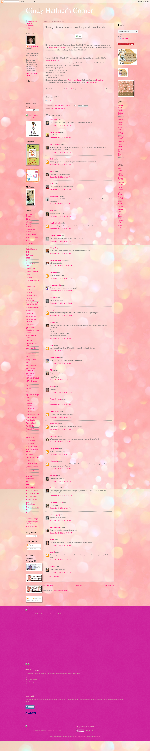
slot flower (29, 454)
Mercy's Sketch (31, 360)
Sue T (52, 184)
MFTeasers (30, 386)
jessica (52, 322)
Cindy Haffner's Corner (59, 10)
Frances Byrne (120, 123)
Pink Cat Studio (31, 423)
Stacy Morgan (55, 248)
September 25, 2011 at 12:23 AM (61, 496)
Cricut (28, 274)
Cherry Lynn (30, 261)
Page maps (30, 408)
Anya (27, 240)
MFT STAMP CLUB (32, 378)
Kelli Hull (121, 141)
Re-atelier (53, 475)
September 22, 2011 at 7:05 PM (60, 125)
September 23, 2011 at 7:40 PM (60, 405)
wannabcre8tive (55, 527)
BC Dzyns (29, 243)
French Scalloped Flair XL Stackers (32, 304)
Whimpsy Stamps (32, 519)
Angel (52, 171)
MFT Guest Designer (30, 374)
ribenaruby (54, 461)
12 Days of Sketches (29, 215)
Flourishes (29, 292)
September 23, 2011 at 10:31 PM (61, 454)
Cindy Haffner (58, 105)
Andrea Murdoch (121, 106)
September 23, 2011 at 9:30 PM (60, 442)
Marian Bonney (55, 399)
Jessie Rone (120, 128)
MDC (28, 357)
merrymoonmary (80, 736)
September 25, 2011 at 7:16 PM (60, 508)
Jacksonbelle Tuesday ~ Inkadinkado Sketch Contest (32, 329)
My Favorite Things (32, 395)
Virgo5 (52, 386)
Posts (30, 545)
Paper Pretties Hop (32, 414)
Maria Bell (120, 150)
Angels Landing (31, 234)
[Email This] (79, 106)
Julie (51, 159)
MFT (27, 363)
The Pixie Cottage (32, 496)
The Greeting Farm (32, 493)
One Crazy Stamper (29, 404)
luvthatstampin (55, 285)
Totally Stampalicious (58, 109)
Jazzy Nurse (54, 448)
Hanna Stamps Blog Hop (31, 320)
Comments (32, 549)
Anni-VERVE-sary (32, 237)
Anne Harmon (120, 169)
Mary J (52, 540)
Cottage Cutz (30, 269)
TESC (28, 484)
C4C (27, 252)
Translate (125, 38)
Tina (51, 210)
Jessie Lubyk (54, 196)
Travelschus (54, 424)
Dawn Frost (54, 488)
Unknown (53, 272)
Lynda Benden (120, 145)
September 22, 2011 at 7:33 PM (60, 189)
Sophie (28, 460)
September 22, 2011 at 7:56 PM (60, 216)
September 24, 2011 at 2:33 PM (60, 469)
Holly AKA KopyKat (57, 260)
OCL (27, 400)
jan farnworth (55, 132)
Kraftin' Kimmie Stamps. (31, 336)
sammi (52, 552)
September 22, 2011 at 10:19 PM (61, 266)
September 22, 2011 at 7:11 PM (60, 164)
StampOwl (54, 297)
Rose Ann (53, 436)
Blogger (97, 736)
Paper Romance (31, 417)
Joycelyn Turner (121, 137)
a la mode (29, 222)
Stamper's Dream (32, 471)
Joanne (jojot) (55, 515)
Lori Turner (54, 119)
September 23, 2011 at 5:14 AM (60, 351)
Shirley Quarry (120, 215)
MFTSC (28, 389)
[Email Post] (75, 105)
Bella (27, 246)
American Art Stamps (30, 230)
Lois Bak (121, 206)
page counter (30, 716)
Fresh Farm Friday (32, 307)
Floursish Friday (31, 295)
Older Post (108, 585)
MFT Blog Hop (31, 365)
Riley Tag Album (31, 446)
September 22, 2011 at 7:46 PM (60, 204)
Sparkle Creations (32, 463)
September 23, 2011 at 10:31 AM (61, 392)
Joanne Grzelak (120, 133)
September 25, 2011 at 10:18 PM (61, 533)
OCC (27, 397)
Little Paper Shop (31, 348)
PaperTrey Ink (30, 420)
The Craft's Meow (32, 490)
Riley (27, 432)
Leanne (52, 566)
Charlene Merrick (121, 183)
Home (79, 585)
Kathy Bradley (55, 144)
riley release (30, 438)
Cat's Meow (30, 255)
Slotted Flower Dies (32, 457)
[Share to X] (83, 106)
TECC (28, 481)
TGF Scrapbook (31, 487)
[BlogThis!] (81, 106)
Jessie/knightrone (56, 502)
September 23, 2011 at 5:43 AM (60, 363)
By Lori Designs (31, 249)
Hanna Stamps (31, 316)
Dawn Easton (55, 357)
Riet (51, 370)
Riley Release (30, 443)
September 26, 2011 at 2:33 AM (60, 545)
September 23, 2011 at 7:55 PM (60, 417)
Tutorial (28, 513)
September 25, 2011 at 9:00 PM (60, 520)
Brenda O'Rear (120, 179)
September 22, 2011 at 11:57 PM (61, 315)
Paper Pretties (31, 411)
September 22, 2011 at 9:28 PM (60, 253)
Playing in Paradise (32, 429)
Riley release (30, 441)
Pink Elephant (30, 426)
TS (27, 510)
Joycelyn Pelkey (56, 235)
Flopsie (28, 289)
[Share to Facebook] (85, 106)
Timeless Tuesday (32, 499)
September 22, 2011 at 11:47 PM (61, 303)
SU (27, 474)
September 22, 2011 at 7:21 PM (60, 177)
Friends (28, 310)
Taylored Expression (30, 477)
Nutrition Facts (51, 614)
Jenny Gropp (54, 411)
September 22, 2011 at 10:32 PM (61, 278)
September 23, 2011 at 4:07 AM (60, 338)
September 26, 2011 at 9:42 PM (60, 572)
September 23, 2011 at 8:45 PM (60, 429)
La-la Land (29, 340)
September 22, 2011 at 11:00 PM (61, 291)
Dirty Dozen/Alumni (32, 280)
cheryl (52, 310)
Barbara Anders (120, 114)
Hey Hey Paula (55, 223)
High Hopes (30, 324)
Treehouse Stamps (32, 507)
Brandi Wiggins (120, 174)
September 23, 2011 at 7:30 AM (60, 380)
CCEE (28, 258)
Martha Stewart (31, 354)
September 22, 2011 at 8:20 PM (60, 241)
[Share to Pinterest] (87, 106)
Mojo (27, 392)
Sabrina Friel (120, 210)
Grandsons (29, 313)
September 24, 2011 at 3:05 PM (60, 481)
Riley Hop (29, 435)
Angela (120, 110)
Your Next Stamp (31, 526)
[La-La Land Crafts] (127, 64)
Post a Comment (53, 576)
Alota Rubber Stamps (30, 226)
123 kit (28, 219)
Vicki (119, 159)
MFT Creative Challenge (30, 369)
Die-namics (30, 277)
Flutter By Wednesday (30, 299)
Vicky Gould (120, 226)
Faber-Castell (30, 286)
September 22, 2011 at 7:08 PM (60, 138)
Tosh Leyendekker (121, 220)
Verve (28, 516)
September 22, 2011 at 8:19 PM (60, 229)
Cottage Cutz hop (32, 271)
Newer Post (49, 585)
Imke (51, 345)
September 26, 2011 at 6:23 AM (60, 560)
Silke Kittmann (121, 155)
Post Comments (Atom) (60, 590)
